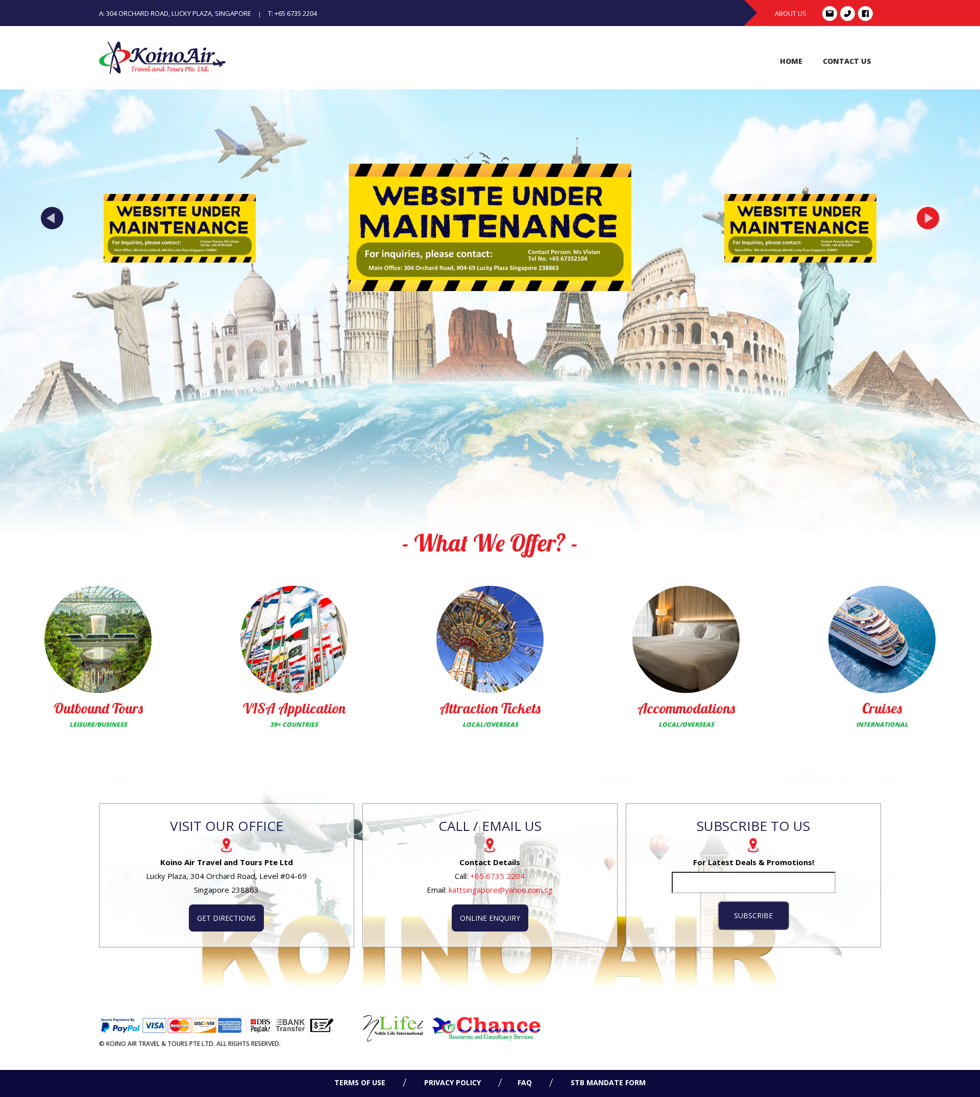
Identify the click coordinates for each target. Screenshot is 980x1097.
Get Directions (226, 918)
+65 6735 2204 (497, 876)
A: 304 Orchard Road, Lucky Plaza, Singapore (175, 13)
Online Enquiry (490, 918)
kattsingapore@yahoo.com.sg (501, 890)
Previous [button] (52, 218)
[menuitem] (791, 61)
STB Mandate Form (607, 1082)
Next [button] (928, 218)
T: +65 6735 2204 (292, 13)
